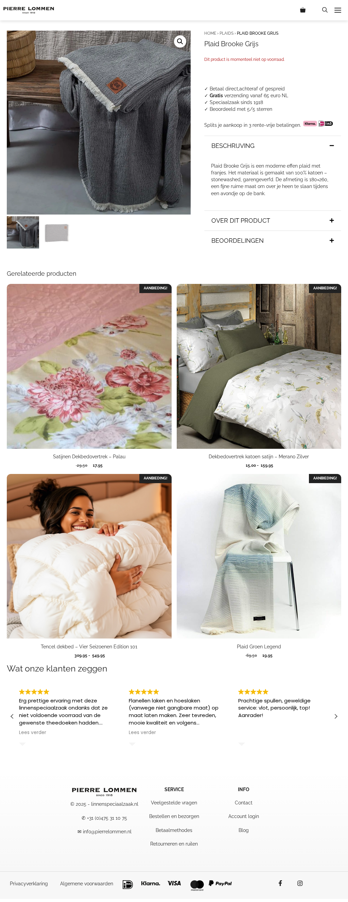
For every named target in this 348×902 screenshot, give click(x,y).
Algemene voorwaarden (86, 883)
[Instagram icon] (296, 883)
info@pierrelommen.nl (107, 831)
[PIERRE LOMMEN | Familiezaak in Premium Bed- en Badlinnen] (28, 10)
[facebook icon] (283, 883)
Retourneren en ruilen (174, 844)
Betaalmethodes (174, 830)
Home (210, 33)
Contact (244, 802)
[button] (325, 10)
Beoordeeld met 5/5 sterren (241, 109)
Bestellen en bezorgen (174, 816)
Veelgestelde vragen (174, 802)
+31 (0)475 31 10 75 (107, 818)
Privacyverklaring (29, 883)
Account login (243, 816)
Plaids (226, 33)
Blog (244, 830)
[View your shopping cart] (308, 10)
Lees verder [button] (32, 733)
